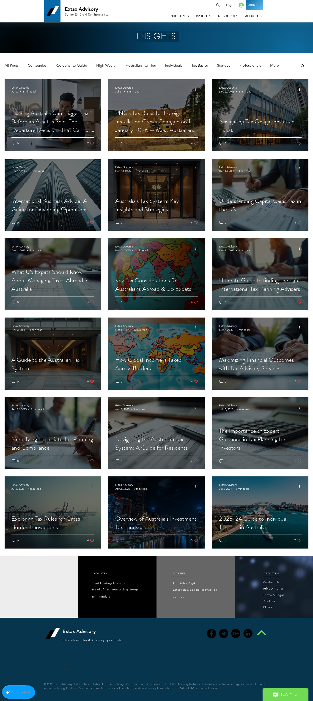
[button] (179, 16)
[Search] (218, 5)
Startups (223, 65)
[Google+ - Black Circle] (235, 633)
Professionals (250, 65)
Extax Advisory (81, 9)
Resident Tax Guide (71, 65)
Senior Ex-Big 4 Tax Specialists (86, 14)
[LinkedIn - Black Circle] (248, 633)
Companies (37, 65)
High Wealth (106, 65)
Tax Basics (200, 65)
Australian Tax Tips (141, 65)
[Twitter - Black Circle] (223, 633)
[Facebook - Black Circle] (211, 633)
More (274, 65)
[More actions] (93, 89)
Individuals (173, 65)
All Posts (12, 65)
